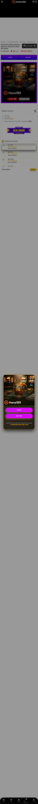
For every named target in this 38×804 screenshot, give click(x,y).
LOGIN (19, 410)
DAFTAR (19, 416)
